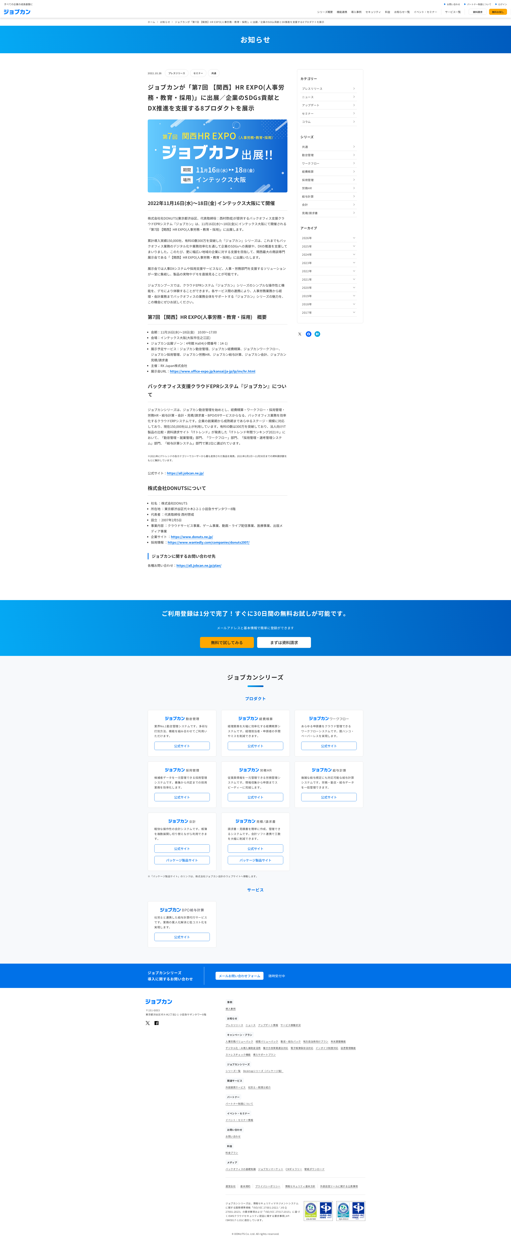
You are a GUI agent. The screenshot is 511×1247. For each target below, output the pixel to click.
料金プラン (232, 1152)
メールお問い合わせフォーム (239, 975)
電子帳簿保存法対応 (302, 1048)
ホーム (151, 22)
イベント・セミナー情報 (239, 1120)
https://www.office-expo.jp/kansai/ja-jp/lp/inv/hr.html (212, 371)
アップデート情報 (268, 1025)
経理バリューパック (267, 1041)
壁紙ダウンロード (314, 1169)
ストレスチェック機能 (238, 1054)
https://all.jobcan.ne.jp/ (185, 473)
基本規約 (245, 1186)
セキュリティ (373, 12)
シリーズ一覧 (233, 1071)
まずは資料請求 (284, 642)
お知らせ (165, 22)
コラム (306, 122)
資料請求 (477, 12)
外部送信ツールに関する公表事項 (339, 1186)
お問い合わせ (453, 4)
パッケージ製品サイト (182, 860)
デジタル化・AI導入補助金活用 (243, 1048)
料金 (387, 12)
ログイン (502, 4)
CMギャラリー (294, 1169)
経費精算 (308, 171)
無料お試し (498, 12)
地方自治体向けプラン (315, 1041)
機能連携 (342, 12)
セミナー (198, 73)
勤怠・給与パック (291, 1041)
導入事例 (356, 12)
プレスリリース (176, 73)
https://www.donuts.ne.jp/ (192, 536)
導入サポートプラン (264, 1054)
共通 (213, 73)
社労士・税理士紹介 (259, 1087)
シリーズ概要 (325, 12)
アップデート (311, 105)
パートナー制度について (479, 4)
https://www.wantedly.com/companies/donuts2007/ (209, 542)
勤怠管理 (308, 155)
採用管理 (308, 180)
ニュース (308, 97)
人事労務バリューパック (239, 1041)
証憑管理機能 (348, 1048)
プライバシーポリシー (267, 1186)
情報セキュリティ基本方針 (300, 1186)
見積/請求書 (310, 213)
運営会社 (231, 1186)
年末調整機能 (338, 1041)
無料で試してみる (227, 642)
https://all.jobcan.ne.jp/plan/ (198, 565)
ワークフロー (311, 163)
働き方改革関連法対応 (275, 1048)
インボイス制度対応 (327, 1048)
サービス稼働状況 (290, 1025)
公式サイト (182, 745)
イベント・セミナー (425, 12)
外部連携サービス (236, 1087)
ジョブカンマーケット (270, 1169)
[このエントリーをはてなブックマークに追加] (317, 334)
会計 (305, 205)
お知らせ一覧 (402, 12)
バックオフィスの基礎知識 (241, 1169)
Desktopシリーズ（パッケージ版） (263, 1071)
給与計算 (308, 196)
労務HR (307, 188)
